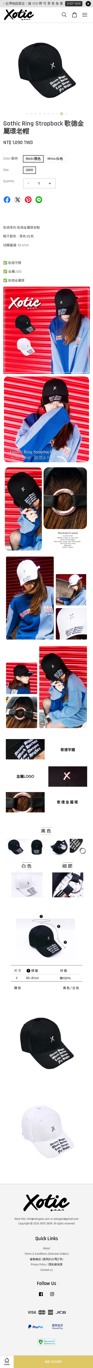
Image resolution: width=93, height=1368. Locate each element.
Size (6, 170)
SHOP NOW (74, 4)
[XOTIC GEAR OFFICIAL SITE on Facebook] (41, 1296)
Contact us (46, 1270)
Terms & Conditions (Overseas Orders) (47, 1254)
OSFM (29, 170)
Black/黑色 (33, 159)
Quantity (8, 181)
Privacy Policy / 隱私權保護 (47, 1264)
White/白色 (55, 159)
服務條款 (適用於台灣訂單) (46, 1259)
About (46, 1248)
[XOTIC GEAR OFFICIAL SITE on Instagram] (52, 1296)
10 (66, 113)
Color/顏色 (10, 158)
